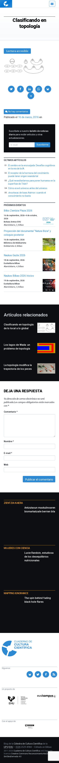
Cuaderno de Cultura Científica (27, 751)
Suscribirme (42, 144)
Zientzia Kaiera (13, 502)
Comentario (10, 411)
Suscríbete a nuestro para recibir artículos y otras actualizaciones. (28, 134)
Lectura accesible (17, 51)
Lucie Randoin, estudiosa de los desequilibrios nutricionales (38, 556)
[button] (11, 89)
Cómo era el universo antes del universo (27, 188)
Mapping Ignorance (16, 593)
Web (6, 464)
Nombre (9, 441)
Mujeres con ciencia (17, 548)
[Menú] (52, 4)
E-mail (8, 453)
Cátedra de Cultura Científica (28, 743)
